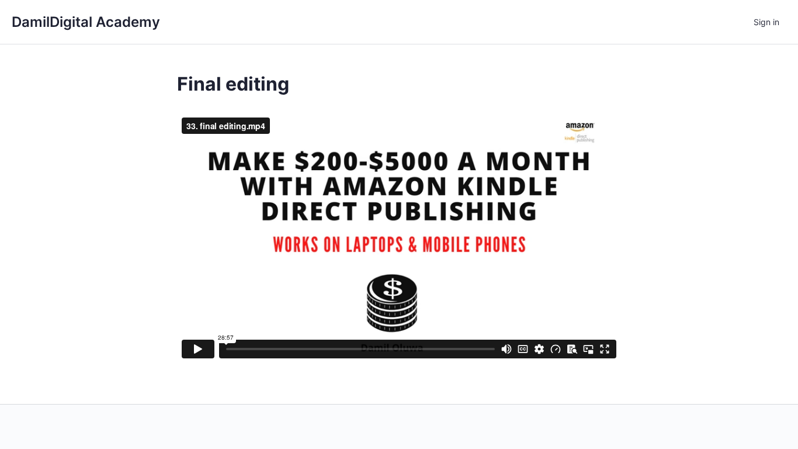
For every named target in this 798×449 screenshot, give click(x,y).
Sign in (766, 22)
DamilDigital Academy (86, 21)
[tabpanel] (399, 238)
